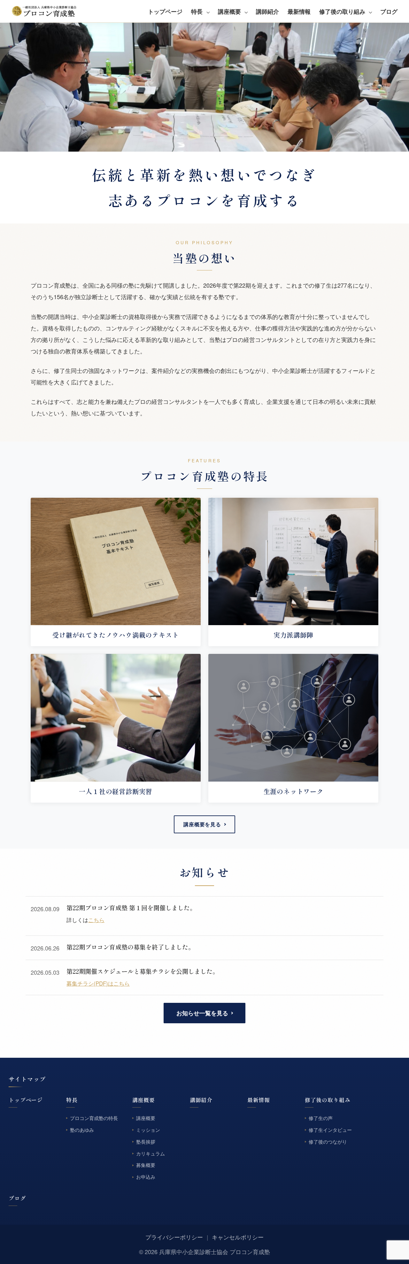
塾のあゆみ (82, 1129)
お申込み (145, 1177)
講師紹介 (267, 11)
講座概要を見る (202, 824)
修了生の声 (321, 1118)
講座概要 (229, 11)
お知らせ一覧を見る (202, 1013)
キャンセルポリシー (238, 1237)
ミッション (148, 1129)
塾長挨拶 (145, 1141)
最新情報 (299, 11)
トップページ (165, 11)
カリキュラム (150, 1153)
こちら (96, 920)
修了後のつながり (328, 1141)
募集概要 (145, 1165)
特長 (197, 11)
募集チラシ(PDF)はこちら (98, 983)
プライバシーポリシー (174, 1237)
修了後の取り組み (342, 11)
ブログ (388, 11)
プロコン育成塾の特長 (94, 1118)
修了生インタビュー (330, 1129)
